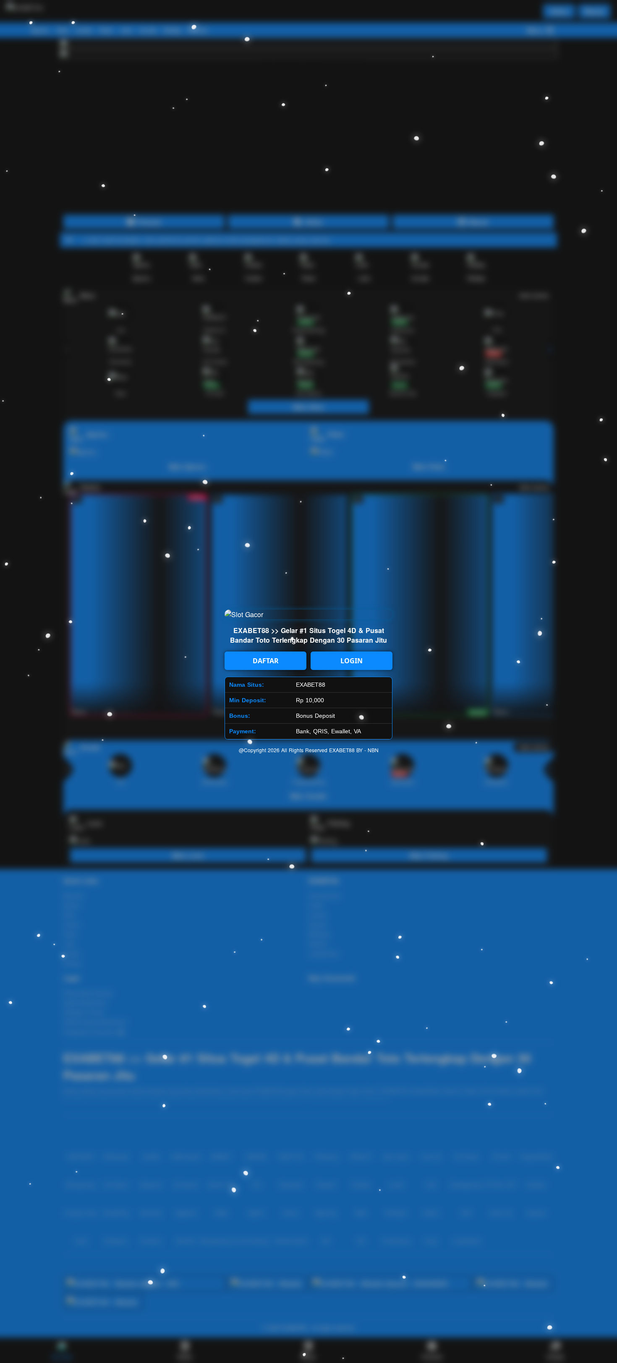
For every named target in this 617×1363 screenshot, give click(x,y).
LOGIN (351, 660)
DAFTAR (266, 660)
